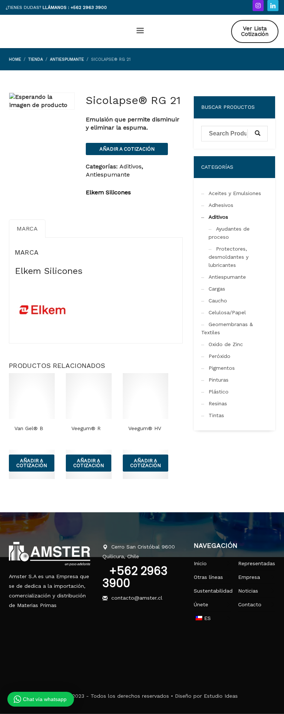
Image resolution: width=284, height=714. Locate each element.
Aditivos (130, 166)
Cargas (217, 289)
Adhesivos (221, 205)
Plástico (219, 392)
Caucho (218, 301)
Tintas (216, 415)
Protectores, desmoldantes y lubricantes (228, 257)
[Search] (257, 133)
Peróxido (219, 356)
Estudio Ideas (221, 696)
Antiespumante (108, 174)
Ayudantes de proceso (229, 233)
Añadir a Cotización (127, 149)
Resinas (218, 403)
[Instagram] (258, 5)
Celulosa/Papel (227, 312)
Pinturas (219, 380)
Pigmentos (222, 368)
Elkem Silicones (108, 192)
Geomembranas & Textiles (227, 328)
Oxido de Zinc (226, 344)
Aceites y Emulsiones (235, 193)
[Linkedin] (272, 5)
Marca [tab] (27, 228)
